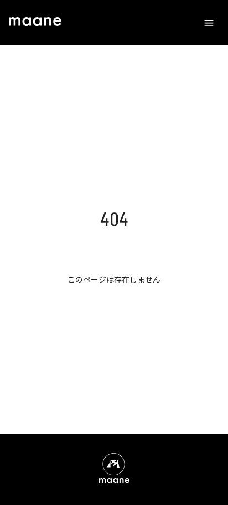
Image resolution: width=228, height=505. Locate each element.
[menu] (209, 23)
